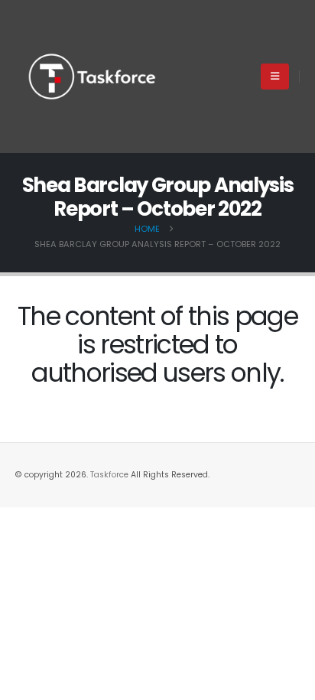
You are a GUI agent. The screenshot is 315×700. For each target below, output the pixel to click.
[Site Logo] (91, 76)
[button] (275, 76)
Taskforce (110, 474)
